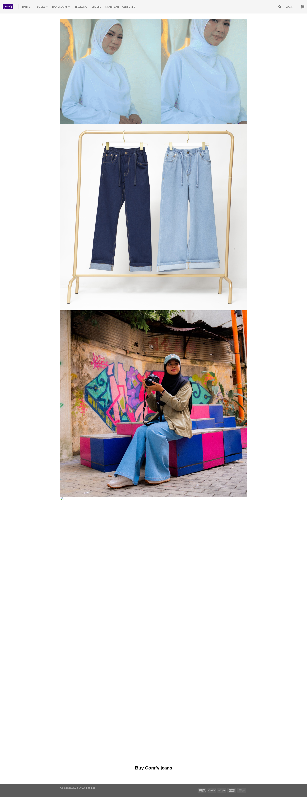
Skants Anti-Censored (120, 6)
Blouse (96, 6)
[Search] (279, 6)
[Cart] (302, 7)
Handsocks (60, 6)
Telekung (81, 6)
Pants (26, 6)
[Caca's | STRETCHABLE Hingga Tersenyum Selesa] (8, 6)
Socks (41, 6)
